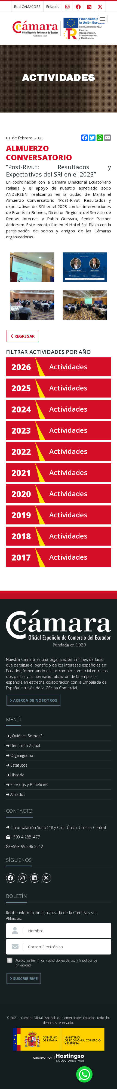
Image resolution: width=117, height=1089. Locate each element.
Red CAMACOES (27, 6)
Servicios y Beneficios (28, 784)
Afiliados (17, 794)
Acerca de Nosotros (34, 700)
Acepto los (57, 963)
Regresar (24, 336)
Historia (16, 774)
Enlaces (52, 6)
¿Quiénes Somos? (25, 735)
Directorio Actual (24, 745)
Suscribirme (25, 978)
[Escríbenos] (84, 1074)
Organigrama (21, 755)
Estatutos (18, 765)
